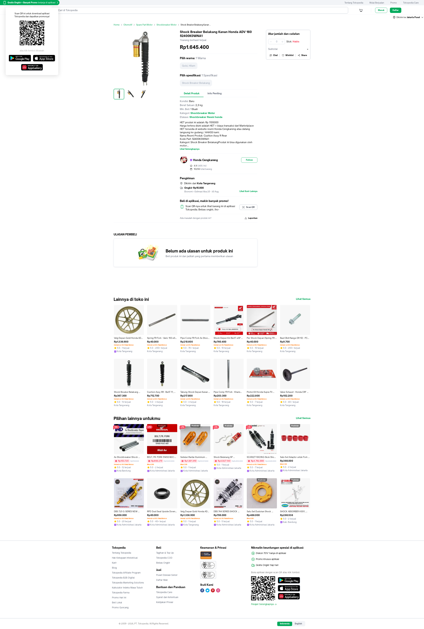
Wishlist (289, 55)
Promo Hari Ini (119, 597)
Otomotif (128, 25)
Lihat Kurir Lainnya (248, 191)
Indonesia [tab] (285, 623)
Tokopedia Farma (120, 592)
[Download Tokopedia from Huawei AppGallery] (289, 596)
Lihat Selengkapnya (189, 149)
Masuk (381, 10)
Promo (393, 2)
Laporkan (252, 218)
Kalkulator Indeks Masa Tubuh (127, 587)
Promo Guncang (120, 607)
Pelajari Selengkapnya (262, 604)
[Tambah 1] (282, 42)
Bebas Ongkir (163, 562)
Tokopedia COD (164, 557)
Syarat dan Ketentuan (167, 597)
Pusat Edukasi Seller (167, 575)
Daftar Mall (162, 580)
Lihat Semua (303, 299)
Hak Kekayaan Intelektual (125, 557)
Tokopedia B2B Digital (123, 577)
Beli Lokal (117, 602)
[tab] (192, 93)
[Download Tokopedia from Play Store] (289, 580)
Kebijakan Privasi (164, 602)
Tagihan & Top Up (165, 552)
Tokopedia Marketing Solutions (128, 582)
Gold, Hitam (188, 65)
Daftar (396, 10)
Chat (275, 55)
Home (117, 25)
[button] (408, 17)
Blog (114, 567)
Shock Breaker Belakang (196, 83)
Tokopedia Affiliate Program (126, 572)
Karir (114, 562)
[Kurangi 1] (271, 42)
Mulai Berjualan (377, 2)
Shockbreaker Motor (167, 25)
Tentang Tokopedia (353, 2)
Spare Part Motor (144, 25)
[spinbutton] (276, 41)
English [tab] (298, 623)
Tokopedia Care (411, 2)
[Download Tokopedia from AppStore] (289, 588)
